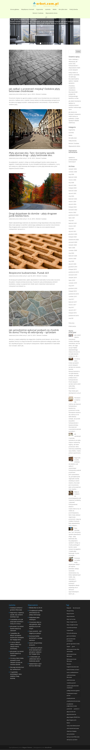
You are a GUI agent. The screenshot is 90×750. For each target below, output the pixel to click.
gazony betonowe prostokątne (71, 640)
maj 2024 (71, 196)
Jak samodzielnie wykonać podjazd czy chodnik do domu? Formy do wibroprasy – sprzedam (34, 331)
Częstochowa (70, 630)
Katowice (69, 664)
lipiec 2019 (72, 280)
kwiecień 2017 (73, 302)
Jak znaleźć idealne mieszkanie (75, 337)
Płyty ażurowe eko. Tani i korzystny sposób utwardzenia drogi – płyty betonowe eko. (31, 154)
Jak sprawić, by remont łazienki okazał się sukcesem (17, 628)
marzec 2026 (72, 180)
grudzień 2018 (73, 288)
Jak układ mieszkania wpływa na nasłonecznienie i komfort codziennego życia (75, 105)
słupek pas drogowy (71, 731)
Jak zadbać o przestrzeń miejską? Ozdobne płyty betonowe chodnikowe (34, 90)
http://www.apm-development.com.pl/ (75, 393)
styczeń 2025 (72, 193)
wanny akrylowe (71, 734)
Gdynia (68, 646)
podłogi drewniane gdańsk (73, 690)
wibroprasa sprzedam (72, 739)
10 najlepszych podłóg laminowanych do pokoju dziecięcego (35, 613)
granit (73, 646)
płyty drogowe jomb (71, 720)
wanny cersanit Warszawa (73, 737)
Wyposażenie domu (51, 13)
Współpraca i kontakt (27, 9)
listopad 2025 (73, 188)
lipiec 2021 (72, 218)
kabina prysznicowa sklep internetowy (73, 650)
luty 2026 (71, 182)
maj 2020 (71, 253)
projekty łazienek (71, 698)
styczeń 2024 (72, 204)
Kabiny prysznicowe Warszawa (71, 660)
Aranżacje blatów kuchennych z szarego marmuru (35, 638)
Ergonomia (39, 9)
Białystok (69, 608)
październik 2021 (74, 215)
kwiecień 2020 (73, 256)
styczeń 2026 (72, 185)
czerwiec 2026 (73, 172)
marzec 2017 (72, 305)
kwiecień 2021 (73, 223)
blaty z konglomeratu (72, 622)
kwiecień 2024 (73, 199)
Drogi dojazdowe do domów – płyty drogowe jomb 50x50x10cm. (33, 214)
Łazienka (47, 9)
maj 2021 (71, 220)
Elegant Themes (27, 747)
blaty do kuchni (70, 613)
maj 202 (71, 318)
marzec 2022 (72, 212)
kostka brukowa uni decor (73, 669)
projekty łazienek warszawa (73, 701)
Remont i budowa (38, 13)
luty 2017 (71, 307)
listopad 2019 (73, 269)
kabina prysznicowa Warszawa (71, 655)
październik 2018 (74, 294)
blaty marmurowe (71, 619)
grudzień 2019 (73, 267)
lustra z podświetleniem (72, 672)
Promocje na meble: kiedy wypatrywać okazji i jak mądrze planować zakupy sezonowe (74, 564)
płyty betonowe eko (71, 714)
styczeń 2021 (72, 231)
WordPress (48, 747)
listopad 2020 (73, 237)
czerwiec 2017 (73, 296)
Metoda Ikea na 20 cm (35, 608)
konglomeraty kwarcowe (73, 667)
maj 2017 (71, 299)
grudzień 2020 (73, 234)
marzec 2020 (72, 258)
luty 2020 (71, 261)
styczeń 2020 (72, 264)
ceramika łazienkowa (72, 627)
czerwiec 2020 (73, 250)
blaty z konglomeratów (72, 624)
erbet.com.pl (23, 94)
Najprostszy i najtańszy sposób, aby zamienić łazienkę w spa (17, 615)
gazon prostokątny (71, 636)
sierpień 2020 (73, 245)
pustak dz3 (69, 709)
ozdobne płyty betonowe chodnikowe (73, 687)
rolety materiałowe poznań (73, 725)
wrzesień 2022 (73, 210)
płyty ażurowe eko (71, 711)
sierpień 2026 (73, 169)
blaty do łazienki (71, 616)
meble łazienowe (71, 680)
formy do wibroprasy (72, 633)
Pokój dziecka (74, 9)
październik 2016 (74, 315)
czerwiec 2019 (73, 283)
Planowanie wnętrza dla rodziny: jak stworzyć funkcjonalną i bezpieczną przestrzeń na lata (75, 404)
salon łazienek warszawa (73, 728)
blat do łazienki (76, 608)
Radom (68, 723)
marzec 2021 (72, 226)
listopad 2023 (73, 207)
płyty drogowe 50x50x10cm (73, 717)
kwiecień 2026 (73, 177)
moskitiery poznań (71, 683)
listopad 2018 (73, 291)
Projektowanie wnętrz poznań (72, 694)
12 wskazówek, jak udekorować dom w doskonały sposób (35, 659)
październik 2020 (74, 239)
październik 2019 (74, 272)
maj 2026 (71, 174)
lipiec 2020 (72, 248)
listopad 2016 (73, 313)
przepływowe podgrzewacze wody (72, 705)
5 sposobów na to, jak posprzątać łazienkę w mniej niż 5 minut (16, 622)
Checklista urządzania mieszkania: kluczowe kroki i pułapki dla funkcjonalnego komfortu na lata (73, 92)
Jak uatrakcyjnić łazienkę (75, 436)
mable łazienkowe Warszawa (71, 676)
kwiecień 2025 (73, 190)
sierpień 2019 (73, 277)
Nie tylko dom (63, 9)
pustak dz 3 (76, 709)
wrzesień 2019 (73, 275)
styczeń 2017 (72, 310)
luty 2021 (71, 228)
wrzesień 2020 (73, 242)
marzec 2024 (72, 201)
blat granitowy (70, 610)
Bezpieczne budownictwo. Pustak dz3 (29, 272)
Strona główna (14, 9)
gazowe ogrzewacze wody (73, 643)
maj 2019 (71, 285)
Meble (54, 9)
